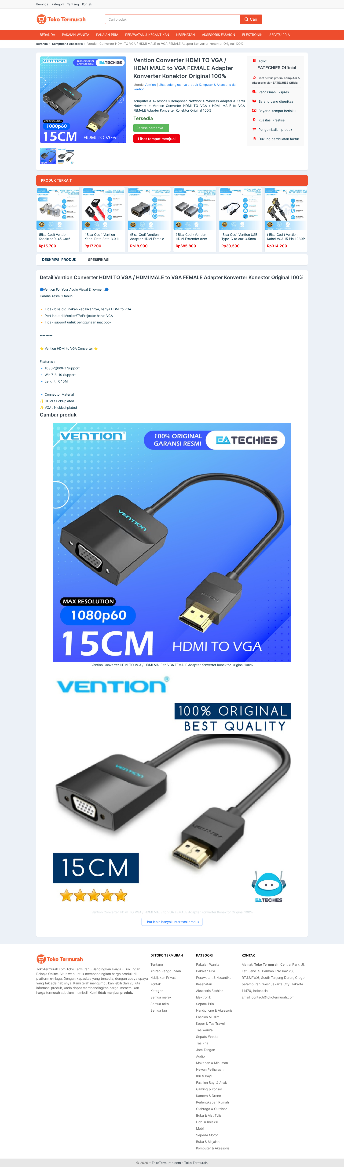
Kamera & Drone (208, 1096)
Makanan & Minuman (212, 1063)
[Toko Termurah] (59, 958)
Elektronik (252, 35)
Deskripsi (59, 259)
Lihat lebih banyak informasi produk (172, 922)
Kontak (87, 4)
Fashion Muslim (207, 1017)
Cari (253, 19)
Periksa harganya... (151, 128)
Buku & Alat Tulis (208, 1115)
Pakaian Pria (107, 35)
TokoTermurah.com (166, 1163)
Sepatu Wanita (207, 1037)
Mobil (200, 1128)
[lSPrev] (46, 99)
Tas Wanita (204, 1030)
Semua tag (158, 1010)
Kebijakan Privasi (163, 977)
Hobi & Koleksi (207, 1122)
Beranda (42, 4)
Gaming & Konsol (209, 1089)
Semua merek (161, 997)
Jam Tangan (205, 1050)
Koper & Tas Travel (210, 1023)
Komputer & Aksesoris (67, 43)
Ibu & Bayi (204, 1076)
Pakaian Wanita (75, 35)
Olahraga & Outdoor (211, 1109)
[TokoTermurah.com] (61, 19)
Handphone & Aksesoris (214, 1010)
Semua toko (159, 1004)
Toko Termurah (195, 1163)
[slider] (48, 156)
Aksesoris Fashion (218, 35)
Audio (200, 1056)
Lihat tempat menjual (157, 138)
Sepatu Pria (279, 35)
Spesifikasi (98, 259)
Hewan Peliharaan (209, 1069)
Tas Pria (202, 1043)
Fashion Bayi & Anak (211, 1082)
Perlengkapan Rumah (212, 1102)
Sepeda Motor (207, 1135)
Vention (150, 84)
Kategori (57, 4)
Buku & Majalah (208, 1142)
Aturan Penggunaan (165, 971)
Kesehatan (185, 35)
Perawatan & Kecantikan (147, 35)
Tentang (73, 4)
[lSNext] (120, 99)
